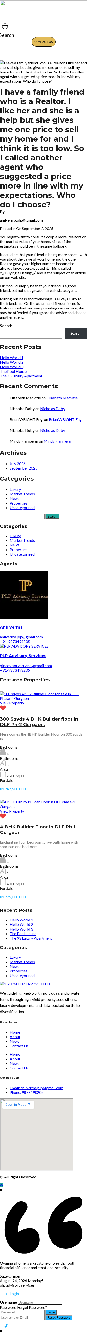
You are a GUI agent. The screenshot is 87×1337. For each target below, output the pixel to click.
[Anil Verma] (24, 617)
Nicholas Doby (52, 408)
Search (6, 325)
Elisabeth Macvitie (62, 397)
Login (51, 1312)
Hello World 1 (11, 357)
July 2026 (18, 463)
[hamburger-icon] (5, 26)
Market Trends (22, 494)
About (15, 1036)
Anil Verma (11, 627)
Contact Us (43, 42)
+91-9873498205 (15, 641)
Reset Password (58, 1317)
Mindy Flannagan (58, 441)
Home (15, 1032)
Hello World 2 (11, 362)
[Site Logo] (43, 3)
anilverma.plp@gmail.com (21, 637)
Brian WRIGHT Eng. (65, 419)
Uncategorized (22, 507)
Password (8, 1307)
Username (8, 1302)
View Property (12, 703)
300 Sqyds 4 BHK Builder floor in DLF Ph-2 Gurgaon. (39, 721)
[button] (4, 35)
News (14, 498)
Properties (18, 503)
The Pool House (13, 371)
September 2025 (23, 468)
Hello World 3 (11, 366)
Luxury (15, 489)
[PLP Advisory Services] (24, 646)
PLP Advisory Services (23, 656)
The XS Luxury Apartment (21, 376)
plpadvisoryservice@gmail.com (26, 665)
